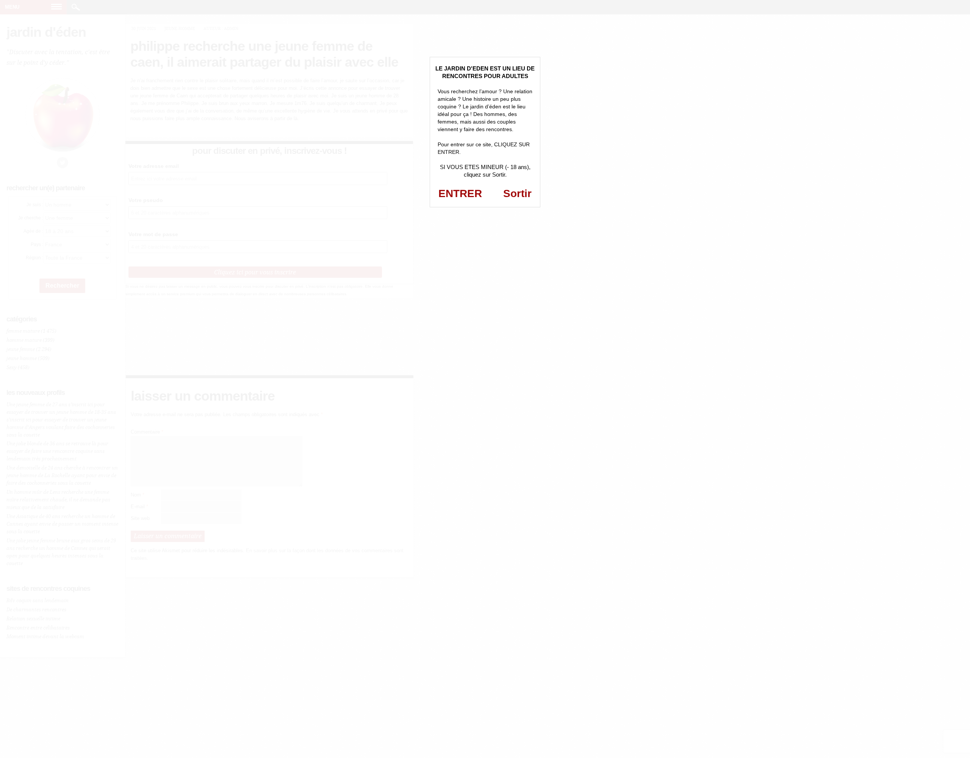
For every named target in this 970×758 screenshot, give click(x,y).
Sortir (517, 193)
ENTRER (460, 193)
